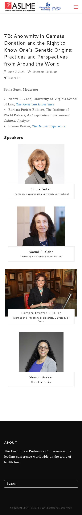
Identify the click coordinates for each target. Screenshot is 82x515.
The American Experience (35, 104)
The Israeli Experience (49, 126)
